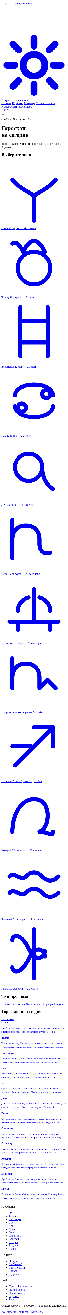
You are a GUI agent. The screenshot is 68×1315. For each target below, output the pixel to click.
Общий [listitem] (6, 1004)
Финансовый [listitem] (34, 1004)
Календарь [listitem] (25, 106)
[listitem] (34, 226)
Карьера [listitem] (48, 1004)
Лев (11, 1225)
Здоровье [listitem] (59, 1004)
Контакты (37, 1311)
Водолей (14, 1245)
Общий (13, 1261)
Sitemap (13, 1299)
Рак (11, 1222)
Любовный (15, 1264)
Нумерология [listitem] (9, 106)
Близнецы (15, 1219)
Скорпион (15, 1235)
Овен (12, 1212)
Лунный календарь (20, 1286)
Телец (12, 1216)
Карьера (14, 1270)
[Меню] (2, 114)
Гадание (14, 1296)
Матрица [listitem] (29, 103)
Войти (5, 109)
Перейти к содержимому (16, 3)
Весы (12, 1232)
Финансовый (17, 1267)
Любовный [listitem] (18, 1004)
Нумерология (17, 1289)
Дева (12, 1229)
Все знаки (7, 1019)
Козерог (13, 1242)
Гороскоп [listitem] (17, 103)
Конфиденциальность (14, 1311)
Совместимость (18, 1293)
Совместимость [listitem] (45, 103)
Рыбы (12, 1248)
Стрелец (14, 1238)
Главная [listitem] (6, 103)
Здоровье (14, 1274)
